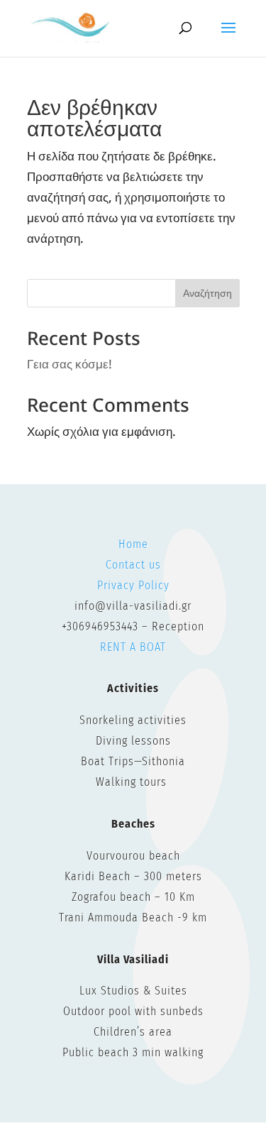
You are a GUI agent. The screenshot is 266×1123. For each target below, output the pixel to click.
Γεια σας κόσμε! (69, 364)
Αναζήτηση (207, 293)
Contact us (133, 564)
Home (133, 544)
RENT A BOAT (133, 647)
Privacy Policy (133, 585)
